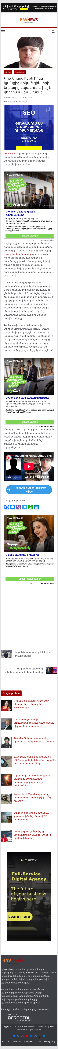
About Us (5, 1041)
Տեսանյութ (20, 72)
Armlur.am (9, 153)
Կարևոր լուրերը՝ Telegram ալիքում (30, 489)
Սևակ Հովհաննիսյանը (18, 254)
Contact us (16, 1041)
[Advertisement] (29, 617)
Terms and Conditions (32, 1041)
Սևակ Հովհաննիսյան (16, 101)
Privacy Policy (49, 1041)
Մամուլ (8, 72)
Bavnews (28, 97)
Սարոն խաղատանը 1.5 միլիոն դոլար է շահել (32, 654)
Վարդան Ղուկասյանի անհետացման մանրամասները (24, 670)
